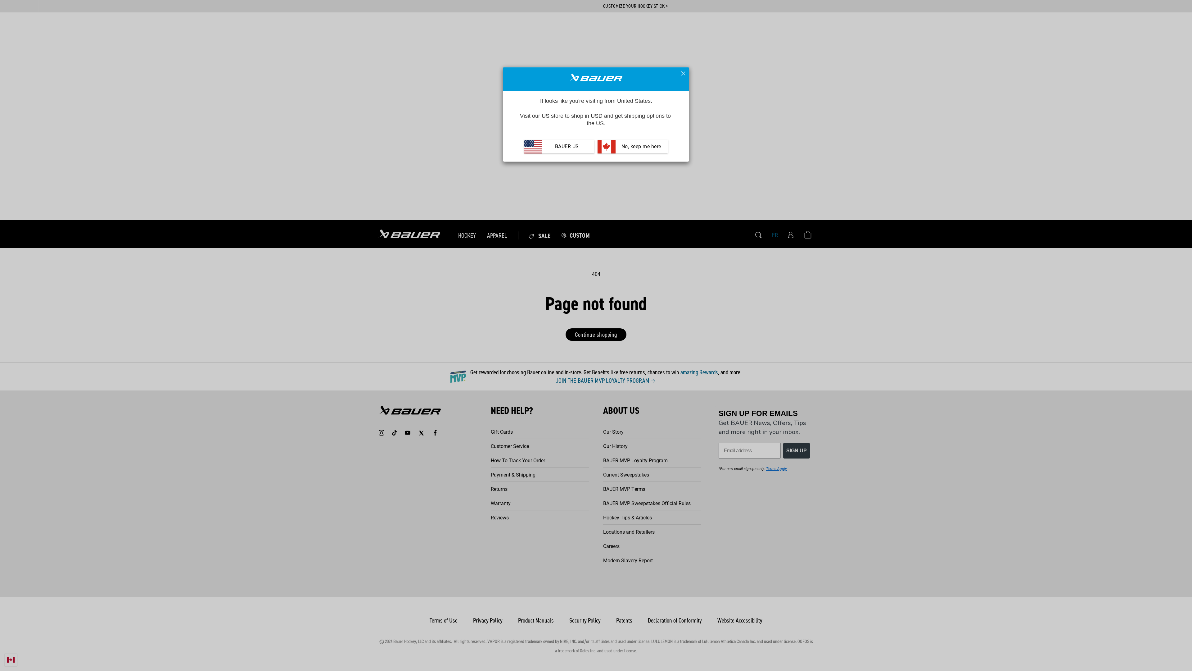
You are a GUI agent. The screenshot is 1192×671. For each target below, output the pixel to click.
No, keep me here (640, 147)
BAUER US (567, 147)
